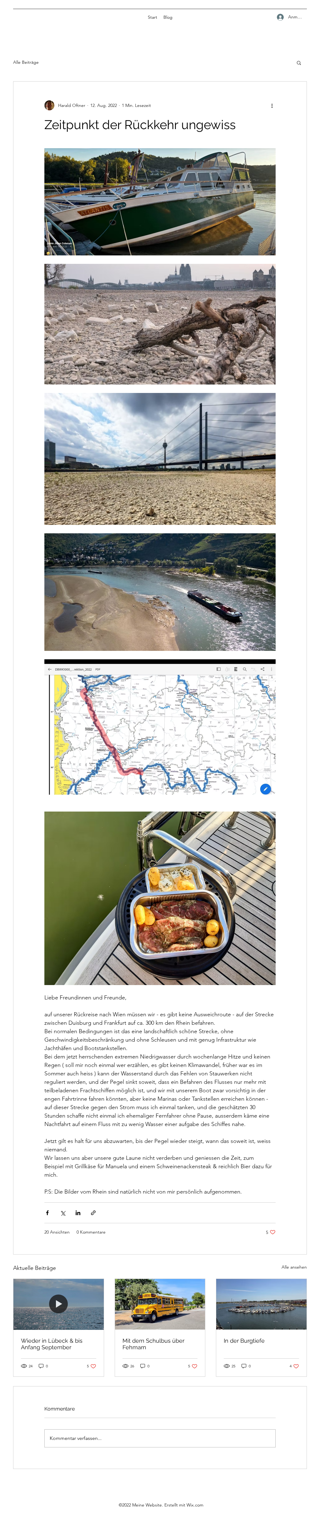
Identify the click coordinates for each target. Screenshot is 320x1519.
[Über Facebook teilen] (47, 1213)
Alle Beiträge (26, 62)
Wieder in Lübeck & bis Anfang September (51, 1344)
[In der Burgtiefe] (261, 1304)
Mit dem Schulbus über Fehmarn (153, 1344)
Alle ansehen (294, 1267)
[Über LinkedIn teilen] (78, 1213)
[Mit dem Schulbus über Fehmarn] (160, 1304)
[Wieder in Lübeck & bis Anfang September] (58, 1304)
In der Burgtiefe (244, 1340)
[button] (299, 62)
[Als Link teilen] (93, 1213)
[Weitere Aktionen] (272, 105)
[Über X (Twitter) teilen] (63, 1213)
